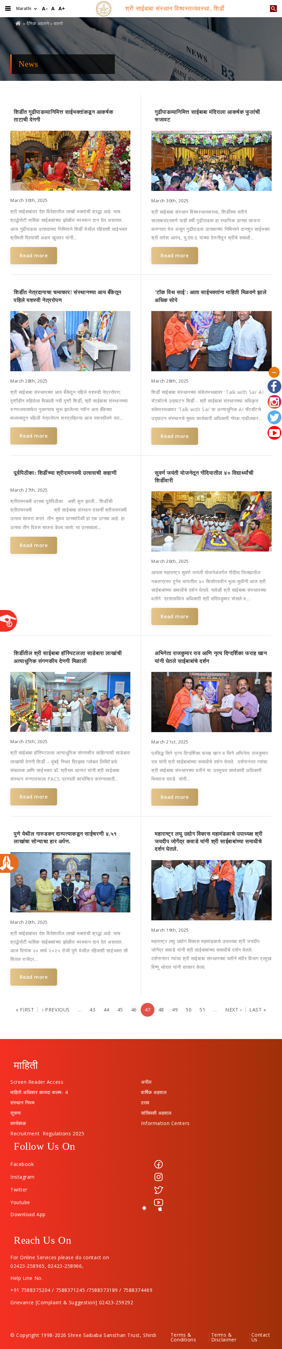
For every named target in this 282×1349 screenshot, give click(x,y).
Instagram (22, 1177)
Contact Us (260, 1337)
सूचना (15, 1111)
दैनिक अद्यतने (37, 23)
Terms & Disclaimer (224, 1337)
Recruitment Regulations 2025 (47, 1132)
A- (45, 8)
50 (189, 1009)
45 (120, 1009)
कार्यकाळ (18, 1121)
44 (106, 1009)
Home (18, 23)
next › (233, 1009)
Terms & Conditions (183, 1337)
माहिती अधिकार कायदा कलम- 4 (39, 1090)
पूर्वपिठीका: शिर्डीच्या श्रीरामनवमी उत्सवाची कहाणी (65, 473)
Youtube (20, 1202)
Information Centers (165, 1121)
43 (92, 1009)
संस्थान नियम (22, 1101)
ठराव (145, 1101)
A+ (61, 8)
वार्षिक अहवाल (153, 1090)
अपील (146, 1080)
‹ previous (56, 1009)
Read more (33, 255)
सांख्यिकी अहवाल (156, 1111)
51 (202, 1009)
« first (25, 1009)
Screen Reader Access (36, 1080)
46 (134, 1009)
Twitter (19, 1189)
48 (161, 1009)
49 (175, 1009)
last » (257, 1009)
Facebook (22, 1164)
